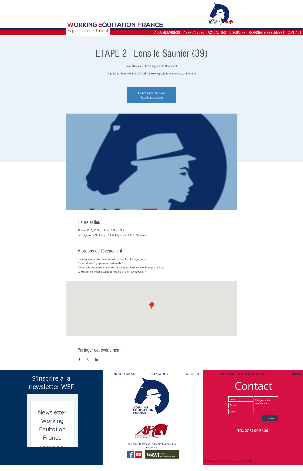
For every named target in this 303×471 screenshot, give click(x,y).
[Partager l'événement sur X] (88, 359)
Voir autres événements (151, 97)
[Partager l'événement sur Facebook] (79, 359)
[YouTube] (138, 454)
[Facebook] (130, 454)
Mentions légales (249, 461)
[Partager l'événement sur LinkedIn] (96, 359)
